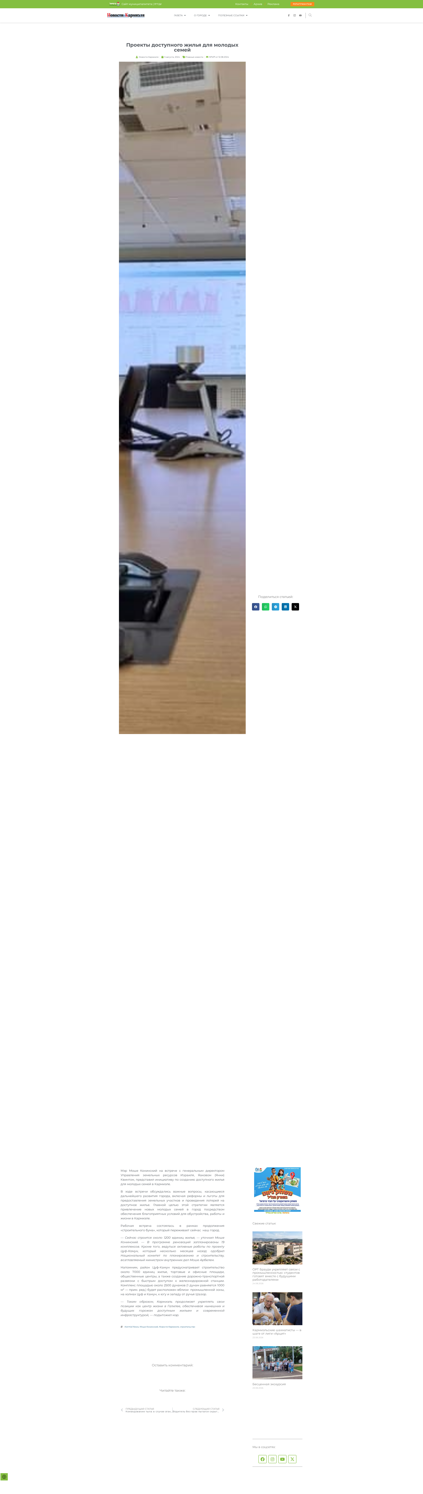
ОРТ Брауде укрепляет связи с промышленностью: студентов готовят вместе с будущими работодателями (276, 1275)
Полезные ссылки (231, 15)
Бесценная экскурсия (269, 1384)
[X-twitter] (292, 1459)
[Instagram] (272, 1459)
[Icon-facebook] (289, 15)
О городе (200, 15)
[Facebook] (262, 1459)
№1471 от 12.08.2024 (219, 57)
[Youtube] (282, 1459)
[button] (310, 15)
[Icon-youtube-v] (300, 15)
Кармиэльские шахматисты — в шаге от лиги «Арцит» (276, 1331)
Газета (178, 15)
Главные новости (194, 57)
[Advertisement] (181, 1343)
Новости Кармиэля (169, 1327)
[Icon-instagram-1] (294, 15)
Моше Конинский (149, 1327)
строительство (187, 1327)
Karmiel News (132, 1327)
